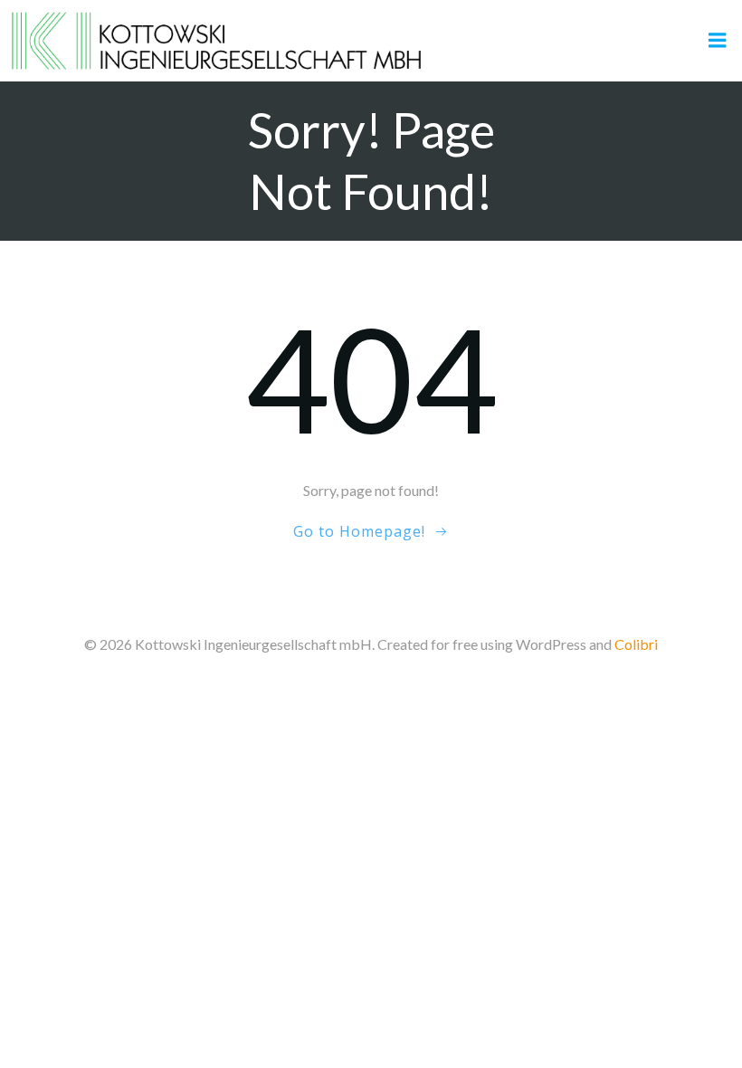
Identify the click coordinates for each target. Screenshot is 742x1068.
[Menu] (717, 40)
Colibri (636, 644)
